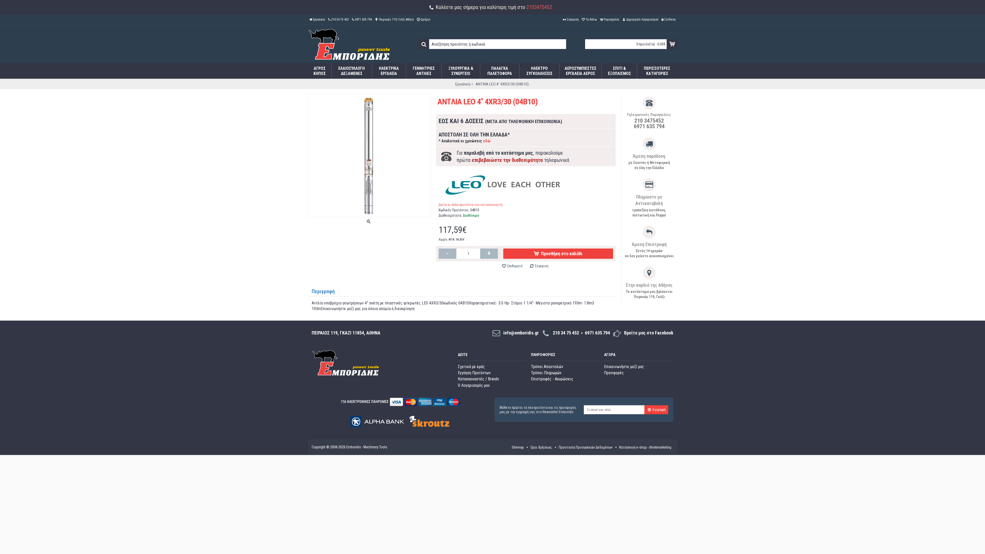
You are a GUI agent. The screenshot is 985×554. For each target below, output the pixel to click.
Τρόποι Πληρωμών (546, 372)
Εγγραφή (659, 410)
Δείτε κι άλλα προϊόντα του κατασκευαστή (471, 205)
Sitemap (518, 447)
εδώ (486, 140)
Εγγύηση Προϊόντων (474, 372)
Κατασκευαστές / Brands (478, 379)
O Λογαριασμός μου (474, 385)
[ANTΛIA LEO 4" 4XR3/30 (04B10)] (369, 155)
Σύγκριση (541, 266)
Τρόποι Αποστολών (547, 366)
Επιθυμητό (515, 266)
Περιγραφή (323, 291)
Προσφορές (614, 372)
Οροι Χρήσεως (541, 447)
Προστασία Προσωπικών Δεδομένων (586, 447)
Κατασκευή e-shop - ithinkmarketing (645, 447)
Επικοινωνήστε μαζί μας (624, 366)
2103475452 (539, 7)
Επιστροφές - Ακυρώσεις (552, 379)
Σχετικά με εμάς (471, 366)
